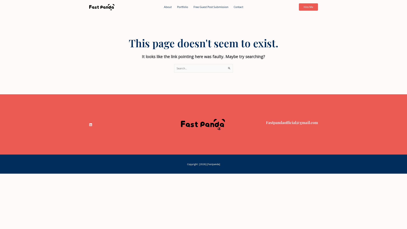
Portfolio (182, 7)
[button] (308, 7)
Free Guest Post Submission (210, 7)
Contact (238, 7)
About (168, 7)
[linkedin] (90, 124)
